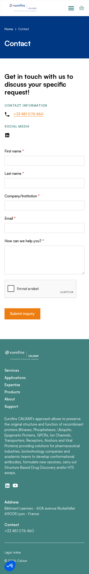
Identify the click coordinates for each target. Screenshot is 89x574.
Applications (15, 377)
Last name (14, 173)
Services (12, 370)
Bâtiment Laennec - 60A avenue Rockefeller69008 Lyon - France (40, 511)
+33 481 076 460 (28, 114)
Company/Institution (22, 196)
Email (10, 218)
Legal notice (13, 552)
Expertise (12, 385)
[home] (23, 8)
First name (14, 151)
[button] (71, 8)
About (10, 399)
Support (11, 406)
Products (12, 392)
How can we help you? (24, 241)
